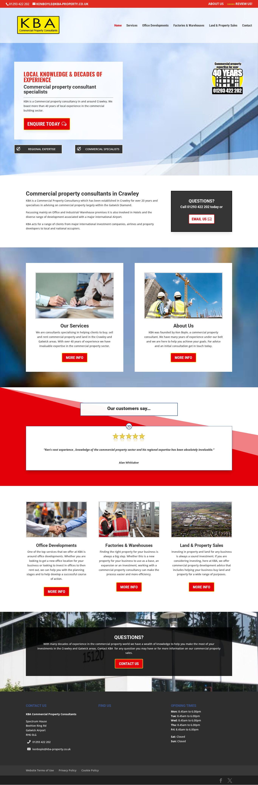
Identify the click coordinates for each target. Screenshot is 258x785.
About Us (216, 4)
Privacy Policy (67, 770)
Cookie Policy (90, 770)
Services (131, 25)
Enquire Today (43, 124)
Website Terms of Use (40, 770)
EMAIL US (199, 219)
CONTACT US (129, 663)
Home (118, 25)
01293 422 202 (41, 742)
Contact (247, 25)
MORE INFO (74, 357)
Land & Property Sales (223, 25)
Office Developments (155, 25)
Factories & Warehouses (188, 25)
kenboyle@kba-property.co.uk (51, 749)
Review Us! (243, 4)
